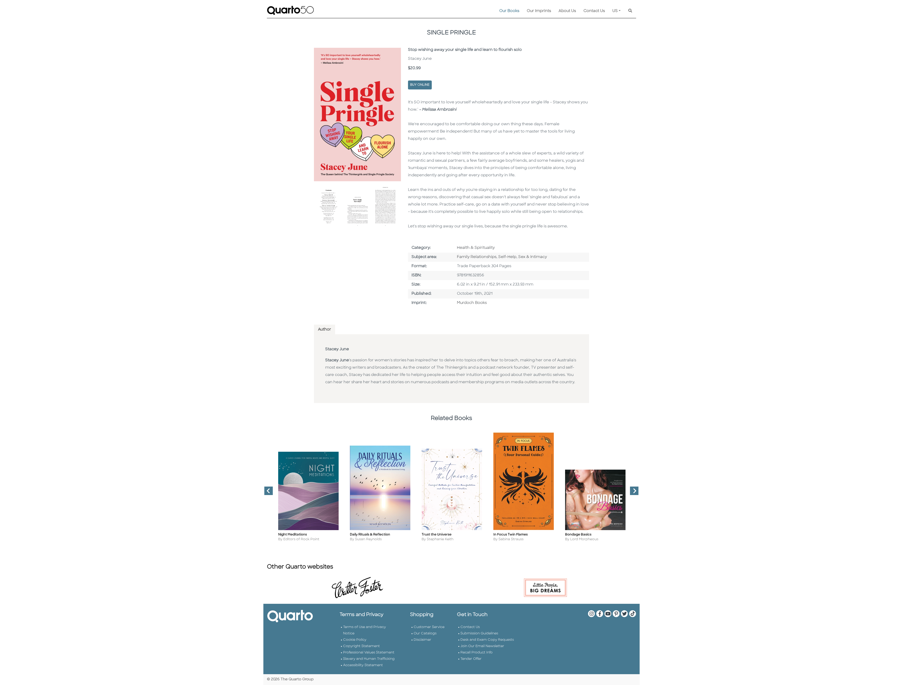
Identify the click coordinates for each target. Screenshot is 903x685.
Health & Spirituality (476, 248)
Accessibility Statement (363, 665)
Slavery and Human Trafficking (369, 659)
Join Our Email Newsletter (482, 646)
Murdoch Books (472, 303)
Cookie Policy (354, 640)
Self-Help (507, 257)
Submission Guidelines (479, 633)
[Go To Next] (632, 492)
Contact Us (594, 11)
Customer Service (429, 627)
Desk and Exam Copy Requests (487, 640)
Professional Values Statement (368, 652)
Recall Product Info (476, 652)
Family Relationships (476, 257)
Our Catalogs (425, 633)
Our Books (509, 11)
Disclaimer (422, 640)
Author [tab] (324, 329)
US (615, 11)
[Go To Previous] (266, 492)
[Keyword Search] (630, 11)
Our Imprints (539, 11)
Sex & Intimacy (532, 257)
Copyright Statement (361, 646)
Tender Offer (471, 659)
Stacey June (337, 349)
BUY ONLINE (420, 84)
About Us (567, 11)
